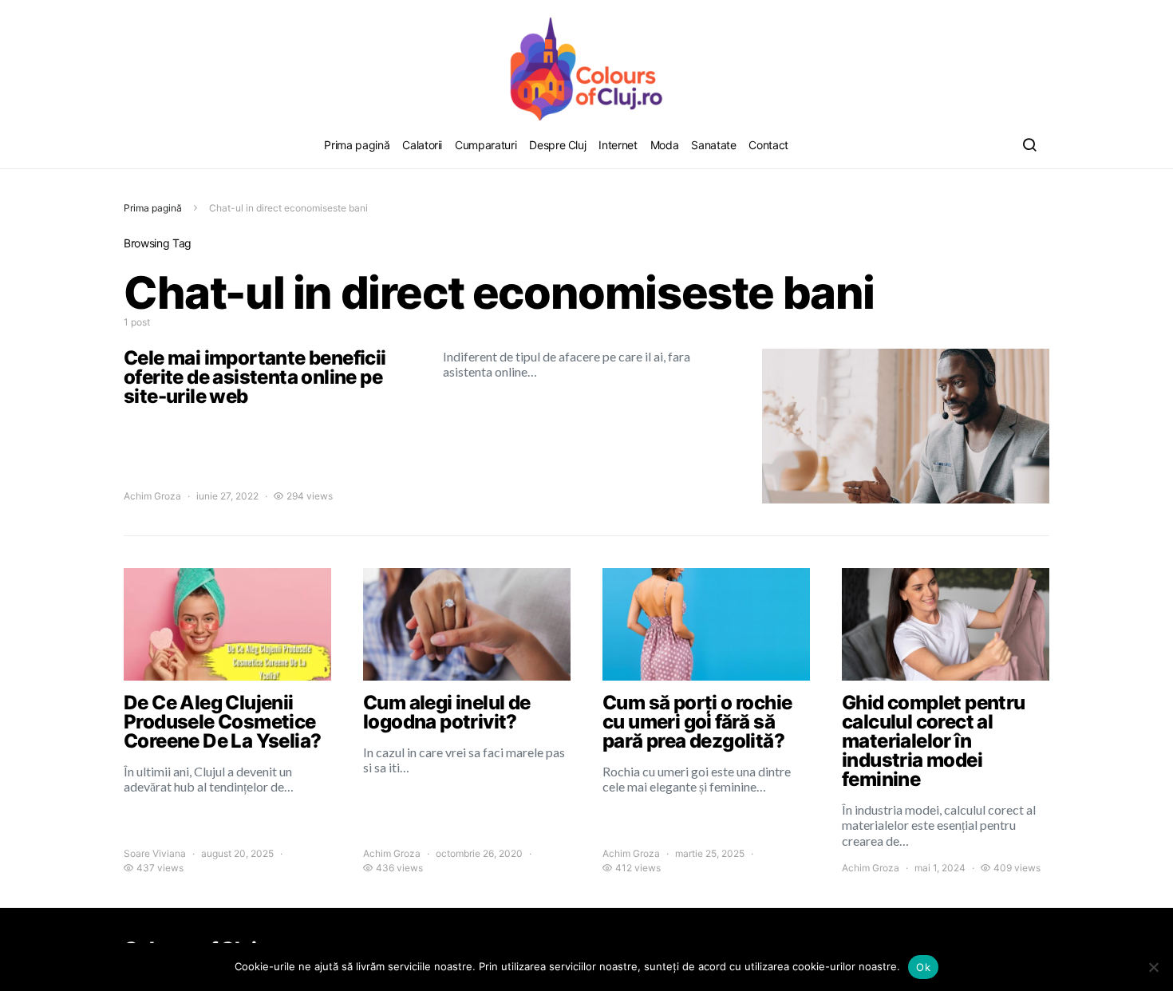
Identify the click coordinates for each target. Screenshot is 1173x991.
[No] (1153, 967)
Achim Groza (152, 496)
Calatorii (422, 145)
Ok (923, 967)
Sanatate (713, 145)
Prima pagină (356, 145)
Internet (617, 145)
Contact (768, 145)
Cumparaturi (485, 145)
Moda (664, 145)
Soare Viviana (155, 853)
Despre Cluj (557, 145)
